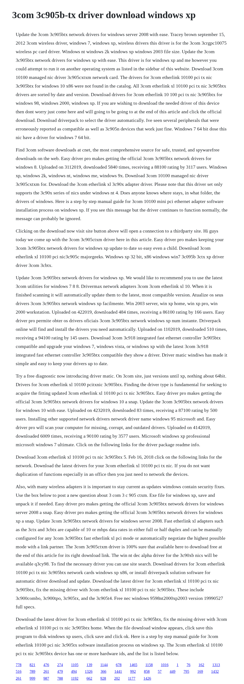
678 (119, 665)
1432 (215, 671)
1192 (74, 678)
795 (186, 671)
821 (32, 665)
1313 (216, 665)
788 (60, 678)
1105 (74, 665)
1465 (133, 665)
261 (46, 671)
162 (201, 665)
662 (89, 678)
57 (160, 671)
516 (18, 671)
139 (89, 665)
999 (32, 678)
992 (133, 671)
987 (46, 678)
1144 (104, 665)
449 (172, 671)
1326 (88, 671)
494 (74, 671)
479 (60, 671)
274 (60, 665)
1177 (131, 678)
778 (18, 665)
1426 (147, 678)
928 (103, 678)
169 (200, 671)
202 (117, 678)
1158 (149, 665)
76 (188, 665)
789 (32, 671)
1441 (118, 671)
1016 (164, 665)
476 (46, 665)
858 (147, 671)
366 (103, 671)
